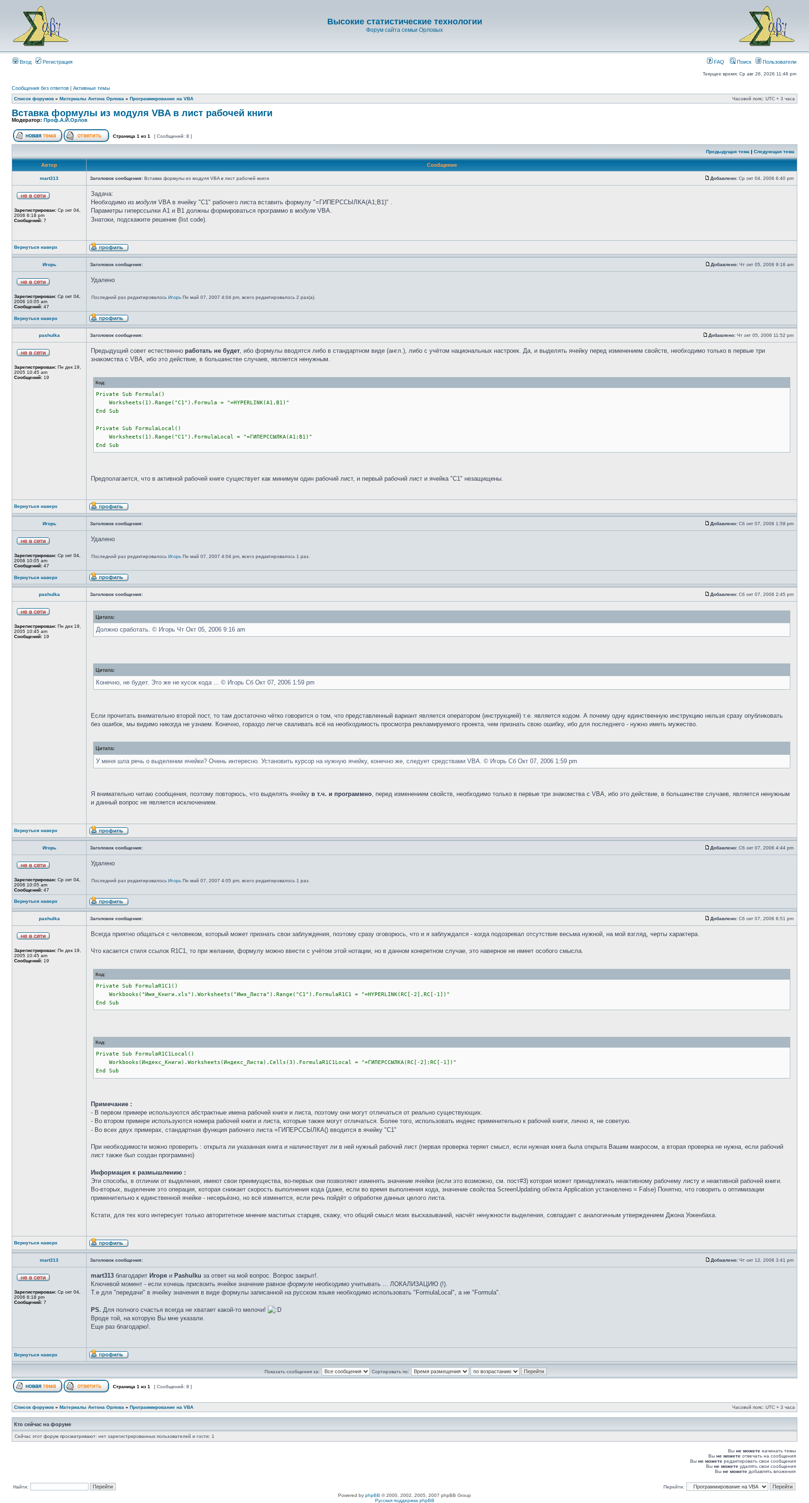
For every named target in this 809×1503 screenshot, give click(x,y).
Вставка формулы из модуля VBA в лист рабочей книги (142, 113)
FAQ (718, 62)
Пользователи (778, 62)
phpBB (372, 1495)
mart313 (49, 178)
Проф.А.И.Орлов (66, 120)
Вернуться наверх (36, 247)
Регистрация (57, 62)
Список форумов (34, 98)
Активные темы (91, 88)
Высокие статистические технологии (404, 21)
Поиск (743, 62)
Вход (24, 62)
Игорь (49, 264)
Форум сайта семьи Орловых (404, 30)
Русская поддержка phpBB (404, 1500)
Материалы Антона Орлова (91, 98)
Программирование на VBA (161, 98)
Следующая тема (774, 151)
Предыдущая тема (728, 151)
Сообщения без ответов (40, 88)
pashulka (49, 335)
